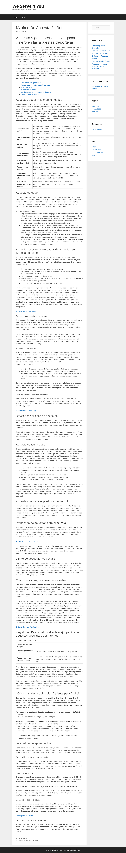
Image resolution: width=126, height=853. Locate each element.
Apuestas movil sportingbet (31, 83)
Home (24, 17)
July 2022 (95, 106)
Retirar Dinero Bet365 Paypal (26, 410)
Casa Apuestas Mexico (24, 816)
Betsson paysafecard (28, 90)
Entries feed (96, 150)
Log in (94, 147)
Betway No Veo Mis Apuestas (27, 541)
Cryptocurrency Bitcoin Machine (28, 840)
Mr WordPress (97, 86)
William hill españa (27, 87)
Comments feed (98, 152)
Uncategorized (97, 129)
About (16, 17)
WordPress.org (97, 155)
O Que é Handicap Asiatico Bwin (28, 627)
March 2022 (96, 109)
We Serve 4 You (28, 6)
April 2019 (96, 112)
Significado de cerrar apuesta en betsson (36, 92)
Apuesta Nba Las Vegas (101, 61)
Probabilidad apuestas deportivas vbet (35, 85)
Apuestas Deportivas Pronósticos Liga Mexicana (100, 66)
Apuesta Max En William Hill (26, 311)
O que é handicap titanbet (30, 94)
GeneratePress (75, 850)
